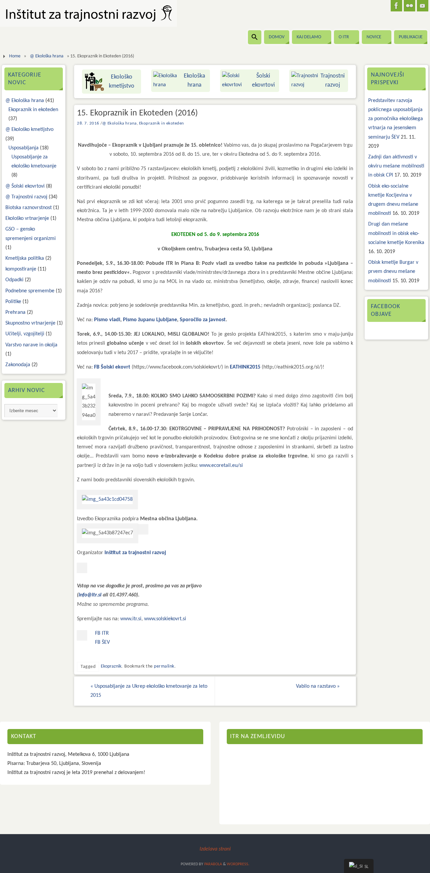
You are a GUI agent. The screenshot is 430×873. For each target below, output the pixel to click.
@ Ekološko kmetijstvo (29, 129)
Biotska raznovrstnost (28, 207)
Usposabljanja (23, 148)
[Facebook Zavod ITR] (396, 5)
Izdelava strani (215, 849)
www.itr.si (130, 619)
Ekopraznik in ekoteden (161, 123)
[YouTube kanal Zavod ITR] (422, 5)
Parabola (213, 864)
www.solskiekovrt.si (165, 619)
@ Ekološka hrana (46, 56)
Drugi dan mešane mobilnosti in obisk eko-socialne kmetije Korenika (396, 233)
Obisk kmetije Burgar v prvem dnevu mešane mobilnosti (393, 271)
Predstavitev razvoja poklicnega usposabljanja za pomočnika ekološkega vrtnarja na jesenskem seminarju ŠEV (395, 119)
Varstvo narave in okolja (31, 345)
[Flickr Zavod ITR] (409, 5)
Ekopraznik (111, 666)
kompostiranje (20, 269)
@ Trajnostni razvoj (26, 197)
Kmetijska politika (24, 258)
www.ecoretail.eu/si (221, 465)
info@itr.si (90, 595)
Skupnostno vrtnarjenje (30, 323)
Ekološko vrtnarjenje (27, 218)
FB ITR (102, 633)
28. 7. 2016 (88, 123)
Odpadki (14, 280)
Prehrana (15, 312)
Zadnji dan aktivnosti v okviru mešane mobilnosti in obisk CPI (396, 166)
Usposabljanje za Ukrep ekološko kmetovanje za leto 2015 (148, 691)
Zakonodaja (17, 365)
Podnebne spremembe (29, 291)
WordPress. (238, 864)
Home (14, 56)
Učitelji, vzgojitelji (24, 334)
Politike (13, 301)
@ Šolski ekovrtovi (25, 186)
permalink (164, 666)
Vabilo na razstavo (318, 686)
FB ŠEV (102, 642)
